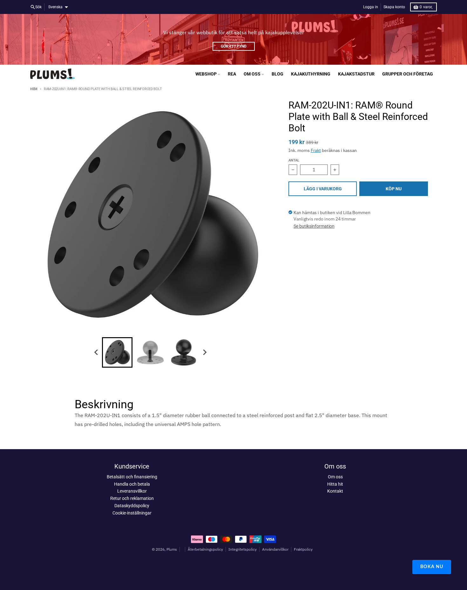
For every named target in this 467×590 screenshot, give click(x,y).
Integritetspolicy (242, 549)
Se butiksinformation (314, 226)
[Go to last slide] (96, 352)
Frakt (316, 150)
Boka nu (431, 567)
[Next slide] (204, 352)
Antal (293, 160)
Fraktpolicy (303, 549)
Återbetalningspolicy (205, 549)
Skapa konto (394, 7)
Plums (171, 549)
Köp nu (394, 188)
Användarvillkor (275, 549)
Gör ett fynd (234, 46)
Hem (33, 89)
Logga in (370, 7)
